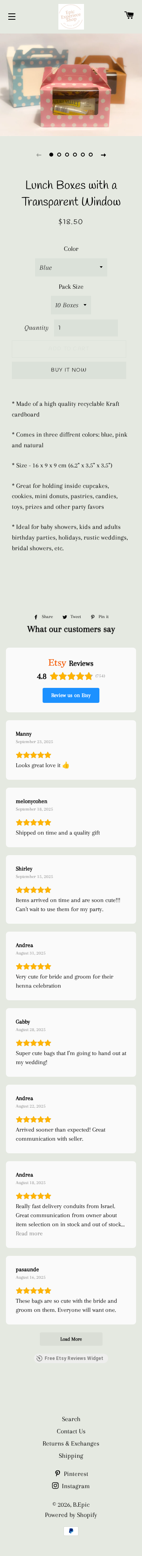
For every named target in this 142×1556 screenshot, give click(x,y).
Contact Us (71, 1431)
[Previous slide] (38, 154)
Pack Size (71, 286)
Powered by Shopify (71, 1515)
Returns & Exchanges (71, 1443)
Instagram (75, 1486)
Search (71, 1419)
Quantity (36, 327)
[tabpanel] (71, 84)
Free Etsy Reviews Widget (74, 1358)
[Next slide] (103, 154)
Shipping (71, 1455)
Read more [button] (29, 1233)
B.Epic (81, 1504)
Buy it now (69, 370)
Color (71, 248)
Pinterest (75, 1474)
